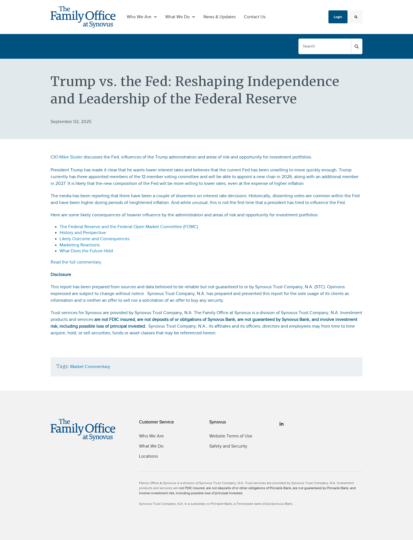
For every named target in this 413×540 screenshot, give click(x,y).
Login (338, 17)
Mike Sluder (71, 157)
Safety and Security (228, 446)
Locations (148, 456)
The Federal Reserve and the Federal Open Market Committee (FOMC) (129, 226)
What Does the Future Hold (87, 250)
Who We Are (151, 436)
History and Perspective (83, 232)
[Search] (356, 16)
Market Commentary (90, 366)
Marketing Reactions (80, 245)
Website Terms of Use (230, 436)
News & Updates (219, 16)
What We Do (151, 446)
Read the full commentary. (76, 262)
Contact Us (255, 16)
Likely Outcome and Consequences (95, 238)
